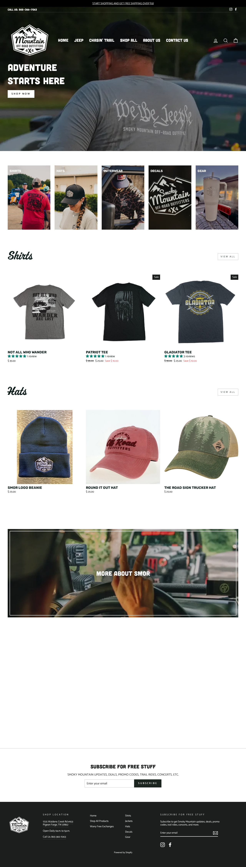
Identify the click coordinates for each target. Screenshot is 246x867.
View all (228, 256)
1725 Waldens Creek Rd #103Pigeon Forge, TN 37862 (58, 823)
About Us (151, 40)
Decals (128, 832)
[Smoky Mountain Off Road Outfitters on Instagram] (162, 844)
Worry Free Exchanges (102, 826)
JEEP (78, 40)
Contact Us (177, 40)
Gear (127, 837)
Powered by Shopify (123, 852)
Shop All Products (99, 821)
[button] (17, 356)
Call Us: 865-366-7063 (22, 9)
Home (63, 40)
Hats (127, 826)
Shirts (128, 816)
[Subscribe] (215, 833)
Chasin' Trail (101, 40)
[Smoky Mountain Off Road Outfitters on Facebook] (170, 844)
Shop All (128, 40)
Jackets (129, 821)
